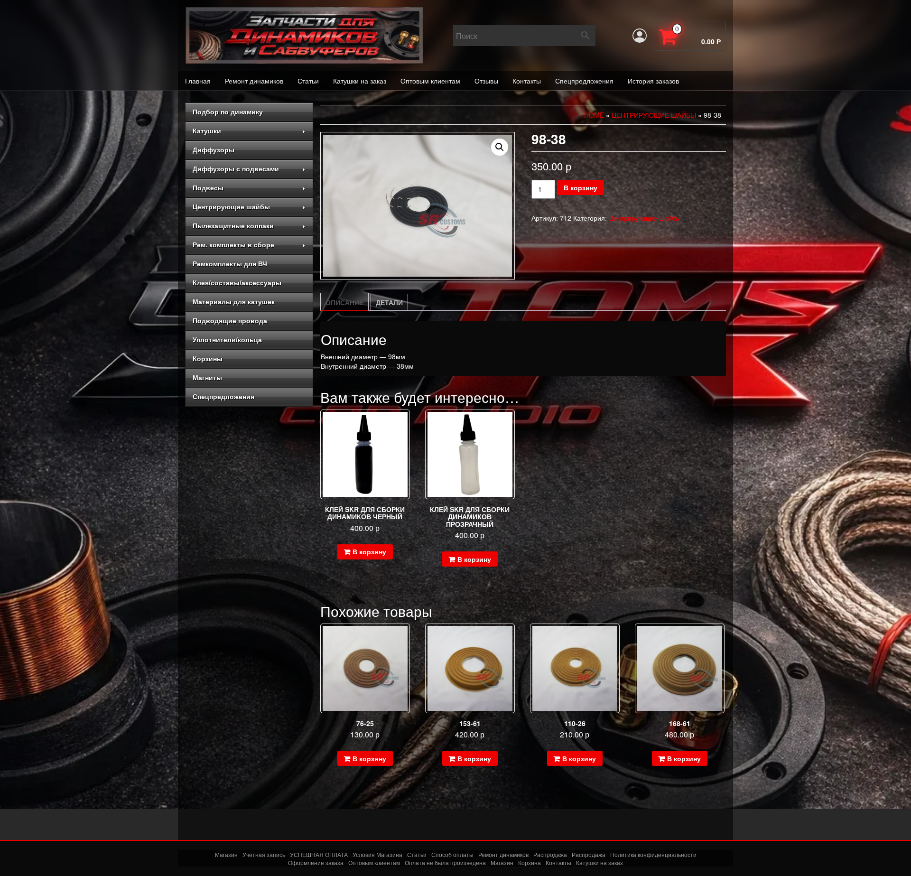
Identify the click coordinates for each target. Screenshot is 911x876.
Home (594, 115)
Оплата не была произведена (445, 862)
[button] (499, 147)
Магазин (226, 854)
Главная (198, 80)
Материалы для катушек (234, 302)
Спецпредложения (584, 80)
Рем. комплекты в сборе (233, 245)
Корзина (529, 862)
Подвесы (208, 188)
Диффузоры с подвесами (236, 169)
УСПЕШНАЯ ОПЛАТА (319, 854)
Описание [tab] (344, 302)
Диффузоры (213, 150)
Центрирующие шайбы (231, 207)
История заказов (653, 80)
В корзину (580, 187)
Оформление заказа (316, 862)
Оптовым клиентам (430, 80)
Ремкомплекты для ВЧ (230, 264)
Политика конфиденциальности (653, 854)
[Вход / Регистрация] (639, 35)
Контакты (526, 80)
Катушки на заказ (359, 80)
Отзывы (486, 80)
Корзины (208, 359)
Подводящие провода (230, 321)
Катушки (207, 131)
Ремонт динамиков (254, 80)
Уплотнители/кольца (227, 340)
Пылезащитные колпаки (233, 226)
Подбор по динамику (228, 112)
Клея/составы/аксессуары (237, 283)
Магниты (207, 378)
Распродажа (550, 854)
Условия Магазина (377, 854)
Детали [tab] (389, 302)
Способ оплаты (452, 854)
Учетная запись (263, 854)
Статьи (308, 80)
